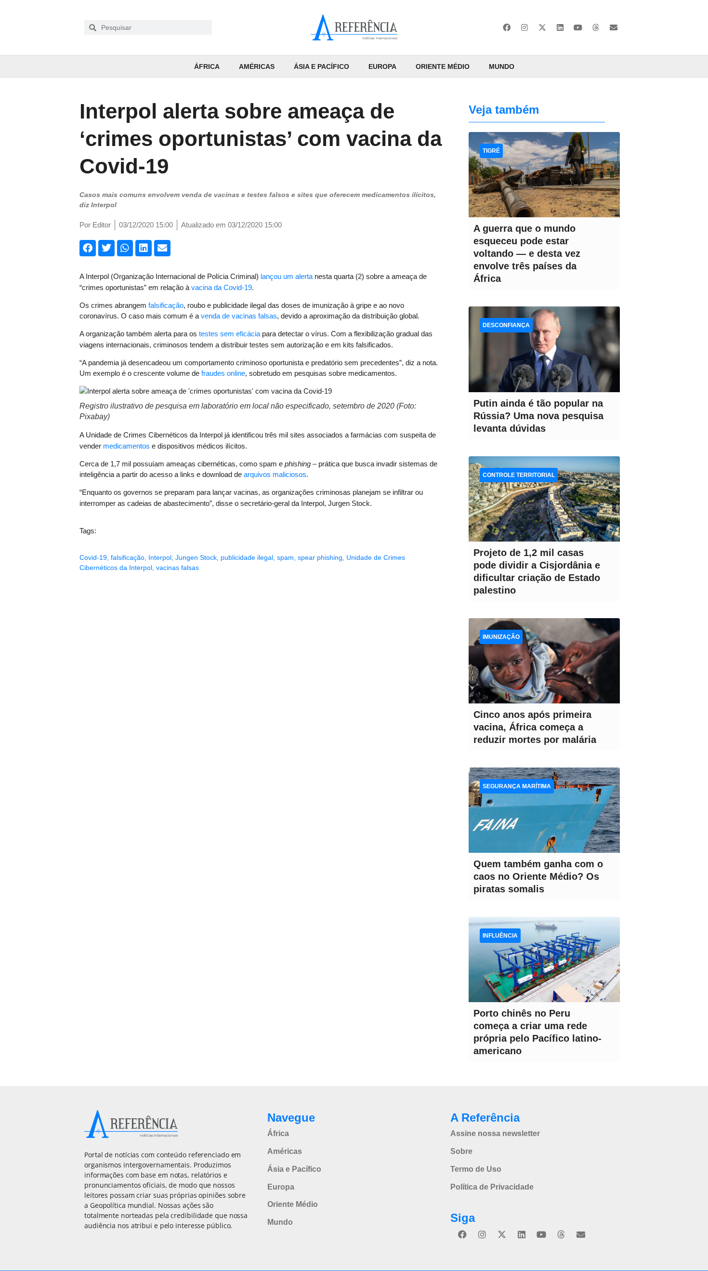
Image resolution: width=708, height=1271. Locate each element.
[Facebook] (506, 27)
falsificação (166, 305)
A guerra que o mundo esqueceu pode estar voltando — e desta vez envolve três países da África (526, 253)
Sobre (461, 1151)
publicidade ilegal (247, 557)
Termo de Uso (475, 1169)
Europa (382, 66)
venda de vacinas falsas (239, 316)
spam (285, 557)
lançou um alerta (287, 276)
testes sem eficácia (229, 334)
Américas (257, 66)
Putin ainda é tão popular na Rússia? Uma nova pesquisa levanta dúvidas (538, 416)
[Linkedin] (560, 27)
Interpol (159, 557)
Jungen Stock (196, 557)
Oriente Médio (443, 66)
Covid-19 (93, 557)
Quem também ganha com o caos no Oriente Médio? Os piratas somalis (538, 876)
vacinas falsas (177, 567)
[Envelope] (613, 27)
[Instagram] (524, 27)
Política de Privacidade (492, 1187)
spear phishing (320, 557)
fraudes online (223, 373)
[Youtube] (578, 27)
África (207, 66)
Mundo (501, 66)
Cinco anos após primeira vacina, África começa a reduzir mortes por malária (534, 727)
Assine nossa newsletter (495, 1133)
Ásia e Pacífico (321, 66)
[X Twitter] (542, 27)
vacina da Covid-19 (221, 287)
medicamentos (126, 446)
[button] (87, 248)
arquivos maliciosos (275, 474)
